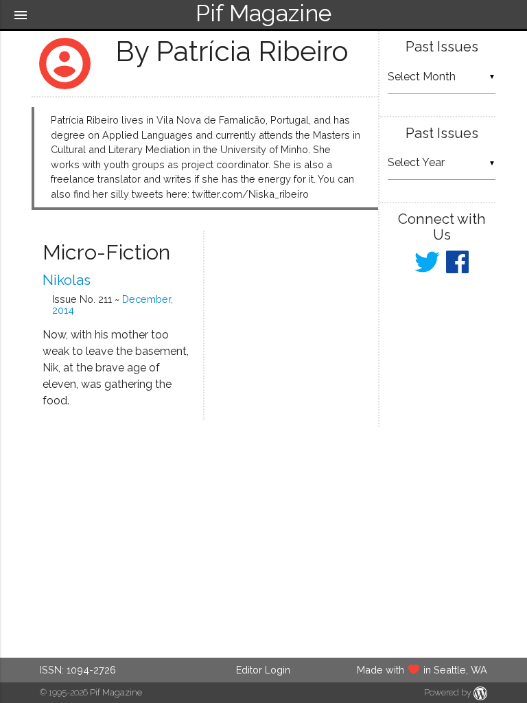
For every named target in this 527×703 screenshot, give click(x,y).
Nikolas (67, 280)
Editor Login (263, 670)
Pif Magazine (116, 692)
